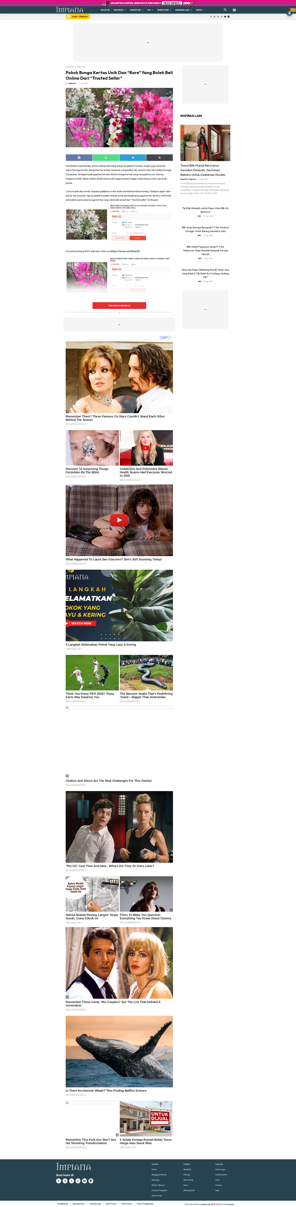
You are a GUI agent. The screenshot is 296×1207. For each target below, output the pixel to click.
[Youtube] (225, 17)
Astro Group (230, 1204)
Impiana (69, 66)
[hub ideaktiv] (234, 8)
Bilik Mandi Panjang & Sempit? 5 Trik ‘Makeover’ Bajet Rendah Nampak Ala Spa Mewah (205, 250)
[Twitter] (218, 17)
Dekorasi (81, 66)
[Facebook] (211, 17)
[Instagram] (214, 17)
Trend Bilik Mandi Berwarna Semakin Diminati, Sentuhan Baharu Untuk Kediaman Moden (202, 170)
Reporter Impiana (188, 179)
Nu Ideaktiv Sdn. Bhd (207, 1204)
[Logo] (70, 9)
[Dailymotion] (228, 17)
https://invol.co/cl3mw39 (125, 251)
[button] (225, 10)
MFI (199, 216)
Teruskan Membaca (119, 305)
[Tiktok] (221, 17)
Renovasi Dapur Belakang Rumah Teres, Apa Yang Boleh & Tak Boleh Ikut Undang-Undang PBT (205, 273)
